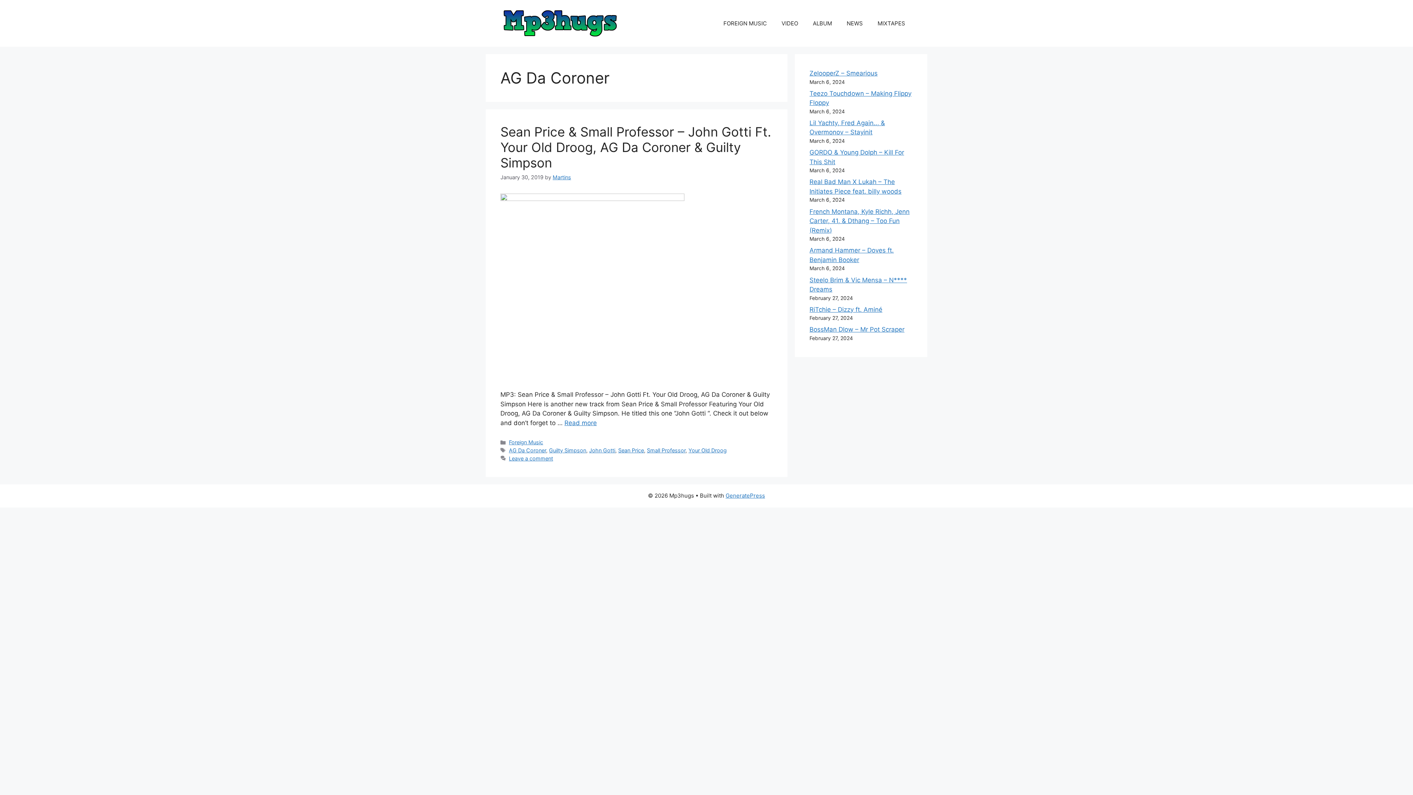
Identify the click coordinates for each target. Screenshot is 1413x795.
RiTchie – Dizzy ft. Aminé (846, 309)
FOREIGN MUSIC (745, 23)
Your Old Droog (707, 450)
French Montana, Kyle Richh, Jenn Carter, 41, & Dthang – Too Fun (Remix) (860, 221)
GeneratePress (745, 495)
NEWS (855, 23)
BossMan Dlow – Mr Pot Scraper (857, 329)
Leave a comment (531, 458)
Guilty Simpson (567, 450)
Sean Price (631, 450)
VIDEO (790, 23)
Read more (580, 423)
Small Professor (666, 450)
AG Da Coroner (527, 450)
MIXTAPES (891, 23)
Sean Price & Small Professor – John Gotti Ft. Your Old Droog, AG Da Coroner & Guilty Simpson (635, 147)
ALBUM (822, 23)
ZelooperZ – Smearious (844, 73)
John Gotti (602, 450)
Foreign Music (526, 442)
